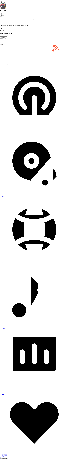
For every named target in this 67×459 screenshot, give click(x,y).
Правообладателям (4, 455)
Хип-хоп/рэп (3, 14)
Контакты (3, 456)
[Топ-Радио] (33, 63)
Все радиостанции (4, 454)
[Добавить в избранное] (33, 19)
